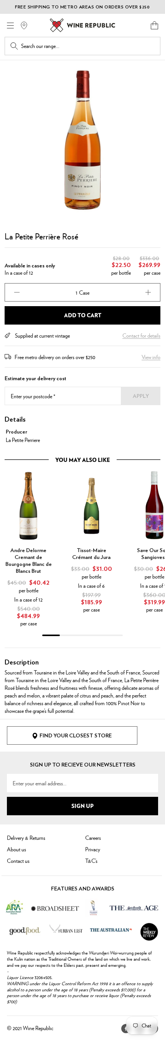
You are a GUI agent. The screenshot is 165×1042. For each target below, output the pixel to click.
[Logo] (82, 25)
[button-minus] (17, 292)
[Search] (14, 46)
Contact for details (141, 335)
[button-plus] (148, 292)
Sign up (82, 805)
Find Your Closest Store (76, 736)
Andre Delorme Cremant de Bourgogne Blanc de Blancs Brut (28, 561)
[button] (154, 25)
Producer (16, 432)
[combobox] (88, 46)
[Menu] (10, 25)
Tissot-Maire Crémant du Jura (91, 554)
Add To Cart (82, 315)
